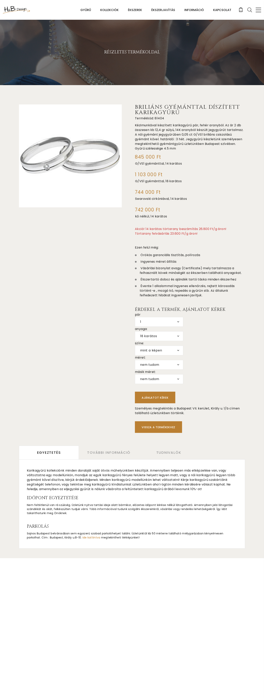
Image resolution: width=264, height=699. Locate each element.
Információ (194, 10)
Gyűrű (85, 10)
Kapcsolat (222, 10)
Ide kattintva (91, 537)
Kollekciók (109, 10)
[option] (70, 155)
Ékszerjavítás (163, 10)
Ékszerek (135, 10)
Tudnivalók (168, 452)
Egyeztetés (49, 452)
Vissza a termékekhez (158, 427)
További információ (108, 452)
